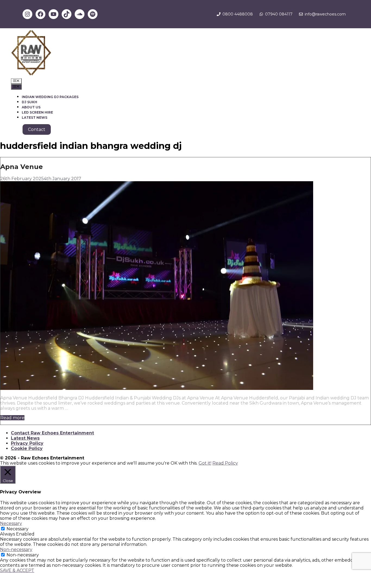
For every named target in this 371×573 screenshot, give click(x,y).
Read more (12, 417)
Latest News (25, 438)
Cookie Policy (27, 448)
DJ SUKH (29, 102)
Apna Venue (21, 167)
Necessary (18, 528)
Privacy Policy (27, 443)
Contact (36, 129)
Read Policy (225, 463)
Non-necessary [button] (16, 549)
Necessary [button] (11, 523)
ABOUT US (31, 107)
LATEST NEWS (34, 117)
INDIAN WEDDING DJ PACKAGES (50, 97)
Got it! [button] (205, 463)
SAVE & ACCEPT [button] (17, 570)
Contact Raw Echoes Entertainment (52, 433)
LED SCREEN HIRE (37, 112)
